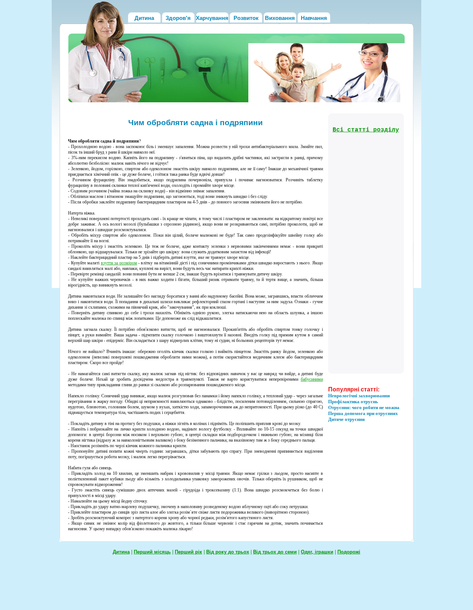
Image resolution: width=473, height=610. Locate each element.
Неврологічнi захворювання (359, 395)
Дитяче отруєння (346, 419)
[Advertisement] (362, 253)
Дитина (144, 18)
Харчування (212, 18)
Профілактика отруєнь (353, 401)
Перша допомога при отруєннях (363, 413)
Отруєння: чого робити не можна (363, 407)
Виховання (280, 18)
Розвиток (246, 18)
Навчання (314, 18)
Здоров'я (178, 18)
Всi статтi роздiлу (366, 130)
